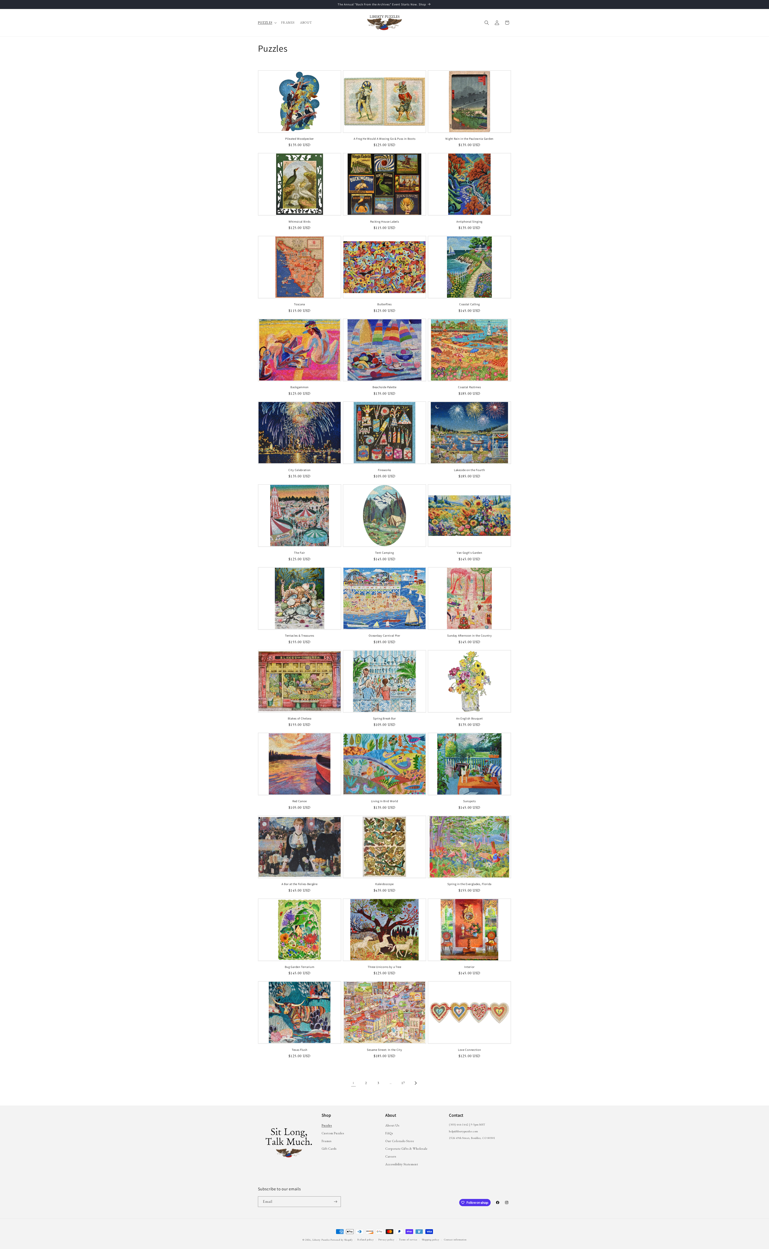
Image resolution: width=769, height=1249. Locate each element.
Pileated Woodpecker (299, 139)
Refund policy (365, 1239)
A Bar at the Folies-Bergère (300, 884)
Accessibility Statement (401, 1164)
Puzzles (327, 1125)
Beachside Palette (384, 387)
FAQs (389, 1133)
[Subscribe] (335, 1201)
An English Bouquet (469, 718)
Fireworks (384, 470)
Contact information (455, 1239)
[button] (267, 23)
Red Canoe (299, 801)
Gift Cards (329, 1149)
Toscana (299, 304)
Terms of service (408, 1239)
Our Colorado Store (399, 1141)
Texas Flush (299, 1050)
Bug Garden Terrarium (299, 967)
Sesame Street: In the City (384, 1050)
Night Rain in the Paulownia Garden (469, 139)
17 (403, 1083)
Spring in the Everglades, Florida (469, 884)
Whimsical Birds (299, 221)
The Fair (299, 553)
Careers (390, 1156)
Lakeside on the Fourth (469, 470)
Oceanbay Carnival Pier (384, 635)
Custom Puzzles (333, 1133)
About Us (392, 1125)
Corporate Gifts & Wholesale (406, 1149)
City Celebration (299, 470)
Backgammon (299, 387)
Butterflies (384, 304)
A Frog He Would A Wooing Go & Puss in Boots (385, 139)
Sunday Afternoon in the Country (469, 635)
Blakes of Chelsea (299, 718)
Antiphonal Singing (469, 221)
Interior (469, 967)
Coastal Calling (469, 304)
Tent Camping (384, 553)
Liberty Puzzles (321, 1239)
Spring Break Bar (384, 718)
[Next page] (416, 1083)
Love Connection (469, 1050)
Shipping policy (430, 1239)
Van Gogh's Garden (469, 553)
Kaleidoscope (384, 884)
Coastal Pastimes (469, 387)
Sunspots (469, 801)
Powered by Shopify (341, 1239)
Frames (327, 1141)
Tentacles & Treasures (299, 635)
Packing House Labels (384, 221)
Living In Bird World (384, 801)
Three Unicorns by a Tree (384, 967)
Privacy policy (386, 1239)
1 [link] (353, 1083)
